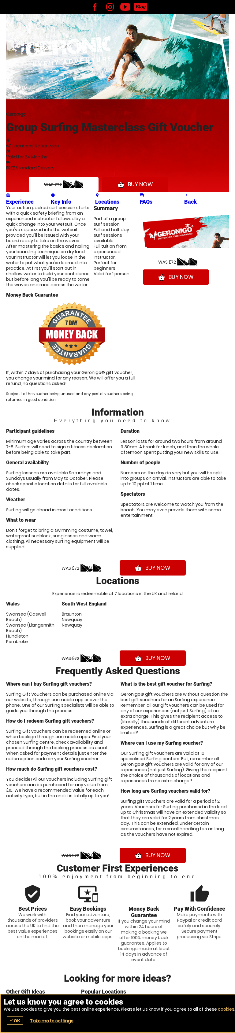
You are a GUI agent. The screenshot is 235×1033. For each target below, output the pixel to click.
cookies (226, 1009)
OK (14, 1020)
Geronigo (16, 114)
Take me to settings (51, 1021)
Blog (140, 7)
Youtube (125, 7)
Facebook (94, 7)
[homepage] (65, 47)
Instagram (110, 7)
